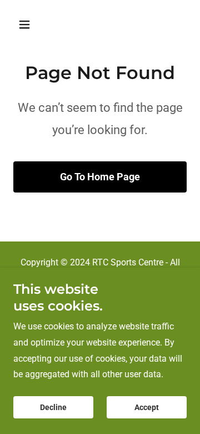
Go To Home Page (100, 177)
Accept (146, 407)
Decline (53, 407)
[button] (33, 24)
